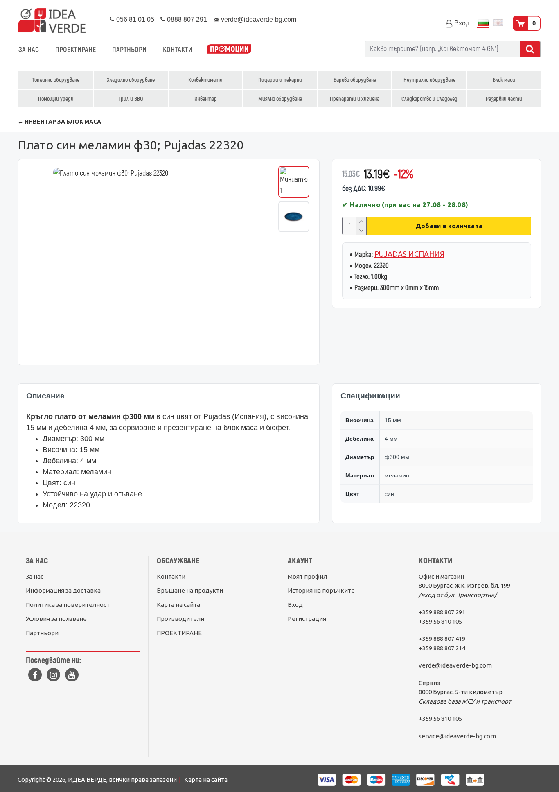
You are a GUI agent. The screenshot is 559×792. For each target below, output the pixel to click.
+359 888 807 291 (442, 612)
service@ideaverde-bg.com (457, 736)
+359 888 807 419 (442, 638)
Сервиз (429, 682)
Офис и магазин (441, 576)
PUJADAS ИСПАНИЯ (409, 254)
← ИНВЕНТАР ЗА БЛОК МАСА (59, 121)
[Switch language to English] (498, 23)
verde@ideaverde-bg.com (455, 665)
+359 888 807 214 (442, 648)
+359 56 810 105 (440, 621)
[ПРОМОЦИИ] (229, 50)
